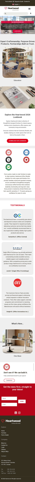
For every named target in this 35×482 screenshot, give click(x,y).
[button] (2, 25)
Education (17, 80)
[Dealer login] (31, 13)
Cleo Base (17, 356)
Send (22, 401)
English (16, 4)
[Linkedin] (15, 412)
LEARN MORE (17, 31)
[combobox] (16, 13)
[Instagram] (19, 412)
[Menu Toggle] (29, 9)
